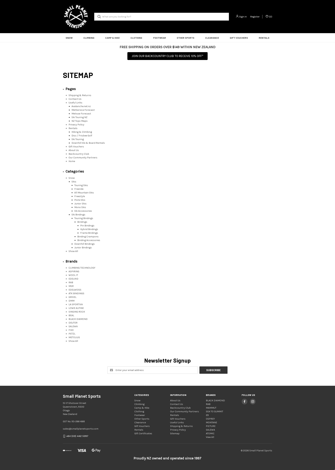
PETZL (72, 333)
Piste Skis (79, 199)
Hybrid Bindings (89, 229)
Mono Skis (80, 207)
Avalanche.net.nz (81, 106)
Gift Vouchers (239, 37)
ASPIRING (74, 271)
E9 (207, 415)
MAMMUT (211, 407)
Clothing (136, 37)
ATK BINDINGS (76, 293)
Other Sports (185, 37)
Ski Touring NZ (79, 117)
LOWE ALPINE (76, 308)
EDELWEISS (75, 289)
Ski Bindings (78, 214)
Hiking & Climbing (82, 131)
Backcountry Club (79, 153)
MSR (71, 286)
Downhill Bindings (84, 243)
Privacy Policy (76, 124)
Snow (69, 37)
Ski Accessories (83, 210)
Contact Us (75, 98)
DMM (72, 300)
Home (72, 161)
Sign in (243, 16)
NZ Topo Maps (80, 120)
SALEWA (73, 326)
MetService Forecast (83, 109)
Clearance (212, 37)
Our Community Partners (83, 157)
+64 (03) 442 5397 (77, 436)
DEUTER (73, 322)
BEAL (71, 315)
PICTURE (210, 426)
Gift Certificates (143, 433)
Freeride (78, 188)
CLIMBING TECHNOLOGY (82, 267)
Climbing (88, 37)
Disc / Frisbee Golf (82, 135)
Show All (73, 251)
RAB (71, 282)
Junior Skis (80, 203)
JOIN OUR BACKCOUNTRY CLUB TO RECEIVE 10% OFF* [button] (167, 56)
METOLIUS (74, 337)
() (270, 16)
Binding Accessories (88, 240)
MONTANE (211, 422)
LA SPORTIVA (76, 304)
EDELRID (73, 278)
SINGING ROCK (77, 311)
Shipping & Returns (80, 95)
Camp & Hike (112, 37)
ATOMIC (210, 433)
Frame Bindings (89, 232)
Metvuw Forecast (81, 113)
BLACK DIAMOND (78, 319)
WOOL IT (73, 275)
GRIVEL (72, 297)
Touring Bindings (83, 218)
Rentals (264, 37)
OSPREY (210, 418)
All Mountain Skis (84, 192)
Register (255, 16)
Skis (74, 181)
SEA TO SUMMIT (214, 411)
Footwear (159, 37)
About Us (74, 150)
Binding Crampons (88, 236)
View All (210, 437)
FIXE (71, 330)
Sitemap (175, 433)
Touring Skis (81, 185)
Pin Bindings (87, 225)
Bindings (82, 221)
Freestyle (79, 196)
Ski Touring (78, 139)
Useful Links (75, 102)
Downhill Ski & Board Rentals (88, 142)
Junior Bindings (83, 247)
